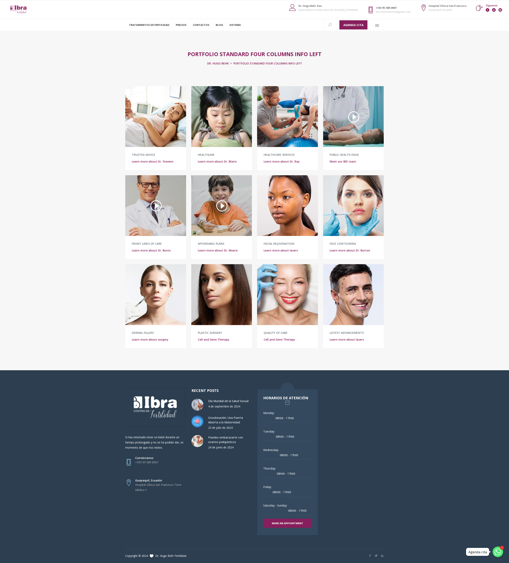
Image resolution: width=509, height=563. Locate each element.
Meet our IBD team (343, 161)
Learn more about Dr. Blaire (217, 161)
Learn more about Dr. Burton (350, 250)
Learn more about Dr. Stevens (152, 161)
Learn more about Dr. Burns (151, 250)
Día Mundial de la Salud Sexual (228, 401)
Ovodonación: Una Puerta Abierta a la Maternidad (225, 420)
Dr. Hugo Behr (218, 63)
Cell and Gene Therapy (213, 339)
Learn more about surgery (150, 339)
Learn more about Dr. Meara (218, 250)
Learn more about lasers (281, 250)
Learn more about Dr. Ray (282, 161)
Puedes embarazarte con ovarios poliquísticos (225, 439)
